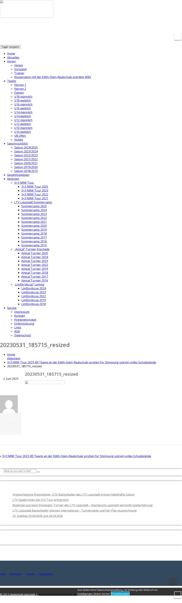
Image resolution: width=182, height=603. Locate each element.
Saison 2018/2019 (26, 171)
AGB (17, 331)
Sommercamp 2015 (34, 245)
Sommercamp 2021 (34, 222)
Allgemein (13, 358)
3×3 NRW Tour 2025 (34, 187)
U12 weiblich (22, 124)
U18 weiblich (22, 100)
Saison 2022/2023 (26, 155)
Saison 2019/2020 (26, 167)
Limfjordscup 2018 (33, 304)
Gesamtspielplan (18, 175)
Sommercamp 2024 (34, 210)
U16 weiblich (22, 108)
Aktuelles (13, 57)
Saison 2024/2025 (26, 147)
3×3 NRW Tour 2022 (34, 194)
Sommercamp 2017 (34, 237)
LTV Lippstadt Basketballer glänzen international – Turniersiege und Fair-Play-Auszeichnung (74, 510)
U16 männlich (23, 104)
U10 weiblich (22, 132)
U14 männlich (23, 112)
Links (17, 327)
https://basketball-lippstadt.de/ (58, 594)
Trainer (19, 73)
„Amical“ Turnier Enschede (31, 249)
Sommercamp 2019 (34, 230)
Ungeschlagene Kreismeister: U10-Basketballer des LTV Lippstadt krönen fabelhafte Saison (73, 494)
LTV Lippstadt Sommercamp (33, 202)
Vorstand (20, 69)
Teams (11, 81)
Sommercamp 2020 (34, 226)
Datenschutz (22, 335)
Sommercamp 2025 (34, 206)
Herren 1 (20, 85)
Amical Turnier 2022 (34, 265)
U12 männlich (23, 120)
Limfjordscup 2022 (33, 296)
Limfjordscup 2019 (33, 300)
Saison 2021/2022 (26, 159)
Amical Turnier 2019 (34, 269)
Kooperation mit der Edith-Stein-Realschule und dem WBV (52, 77)
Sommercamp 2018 (34, 234)
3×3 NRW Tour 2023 (34, 190)
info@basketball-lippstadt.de (127, 27)
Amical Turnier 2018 (34, 273)
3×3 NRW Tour (24, 183)
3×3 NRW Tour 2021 (34, 198)
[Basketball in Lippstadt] (26, 14)
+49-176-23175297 (166, 27)
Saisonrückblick (17, 144)
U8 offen (20, 136)
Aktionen (13, 179)
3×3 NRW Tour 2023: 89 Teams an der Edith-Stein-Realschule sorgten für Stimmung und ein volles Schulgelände (81, 362)
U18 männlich (23, 97)
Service (12, 308)
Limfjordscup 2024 (33, 288)
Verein (11, 61)
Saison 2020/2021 (26, 163)
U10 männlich (23, 128)
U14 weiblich (22, 116)
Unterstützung (24, 324)
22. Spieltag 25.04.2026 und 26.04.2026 (37, 516)
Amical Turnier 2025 (34, 253)
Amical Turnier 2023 (34, 261)
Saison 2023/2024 (26, 151)
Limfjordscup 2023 (33, 292)
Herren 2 (20, 89)
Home (11, 53)
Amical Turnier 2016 (34, 280)
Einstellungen (120, 594)
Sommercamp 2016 (34, 241)
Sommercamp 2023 (34, 214)
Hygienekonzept (25, 320)
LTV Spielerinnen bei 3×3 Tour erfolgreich (40, 500)
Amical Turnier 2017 (34, 277)
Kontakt (19, 316)
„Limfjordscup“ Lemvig (29, 284)
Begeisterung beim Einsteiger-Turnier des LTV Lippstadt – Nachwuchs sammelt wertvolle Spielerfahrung (82, 505)
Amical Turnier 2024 (34, 257)
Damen (19, 93)
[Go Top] (173, 581)
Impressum (21, 312)
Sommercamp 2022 (34, 218)
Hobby (18, 140)
